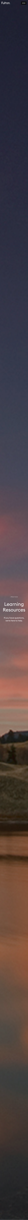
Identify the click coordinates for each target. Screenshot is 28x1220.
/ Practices (14, 597)
